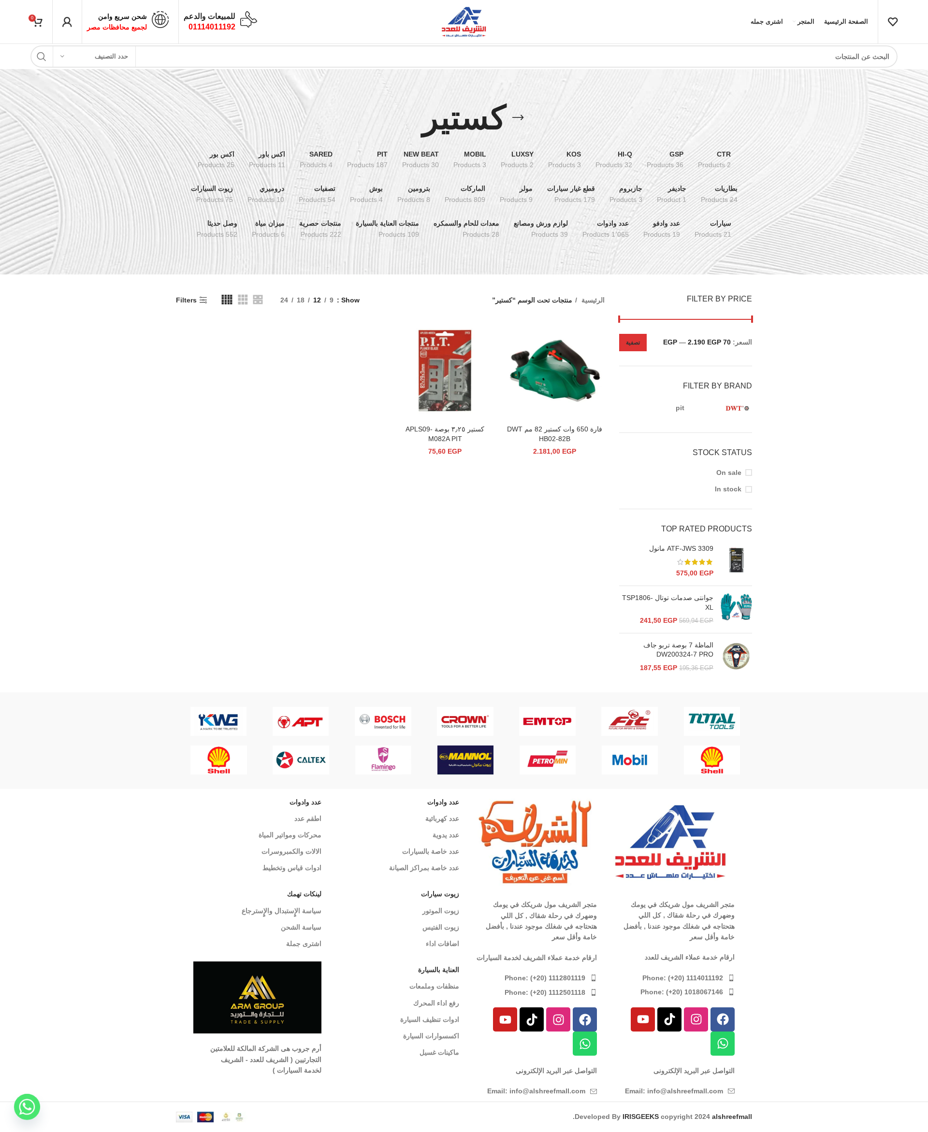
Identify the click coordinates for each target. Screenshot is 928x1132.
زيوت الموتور (440, 911)
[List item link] (671, 978)
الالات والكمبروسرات (291, 851)
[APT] (301, 721)
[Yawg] (218, 721)
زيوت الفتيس (440, 927)
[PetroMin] (548, 760)
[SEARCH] (41, 56)
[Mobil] (630, 760)
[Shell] (712, 760)
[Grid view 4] (227, 300)
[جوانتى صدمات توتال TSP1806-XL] (736, 609)
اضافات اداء (442, 943)
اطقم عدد (307, 818)
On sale (728, 472)
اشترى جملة (303, 943)
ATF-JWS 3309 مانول (681, 548)
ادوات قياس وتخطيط (291, 868)
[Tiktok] (669, 1019)
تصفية (633, 342)
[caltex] (301, 760)
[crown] (465, 721)
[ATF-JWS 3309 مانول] (736, 561)
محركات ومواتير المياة (290, 835)
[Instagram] (696, 1019)
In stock (728, 489)
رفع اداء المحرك (436, 1003)
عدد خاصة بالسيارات (430, 851)
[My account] (67, 21)
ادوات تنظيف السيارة (429, 1019)
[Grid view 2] (257, 300)
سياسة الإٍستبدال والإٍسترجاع (281, 911)
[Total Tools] (712, 721)
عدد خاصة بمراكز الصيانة (424, 868)
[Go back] (518, 118)
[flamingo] (383, 760)
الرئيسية (592, 300)
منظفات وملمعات (434, 986)
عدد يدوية (446, 835)
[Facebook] (722, 1019)
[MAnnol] (465, 760)
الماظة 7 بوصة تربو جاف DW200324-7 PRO (678, 650)
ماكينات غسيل (439, 1052)
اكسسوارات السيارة (431, 1036)
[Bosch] (383, 721)
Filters (186, 300)
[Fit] (630, 721)
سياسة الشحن (301, 927)
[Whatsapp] (722, 1044)
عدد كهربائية (442, 818)
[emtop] (548, 721)
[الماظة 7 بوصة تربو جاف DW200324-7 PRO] (736, 657)
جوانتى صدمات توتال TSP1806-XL (667, 602)
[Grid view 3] (242, 300)
